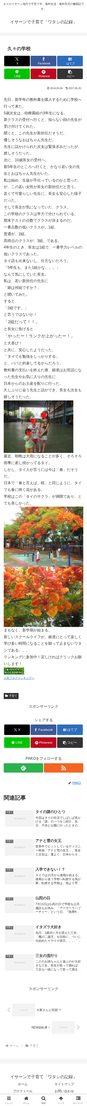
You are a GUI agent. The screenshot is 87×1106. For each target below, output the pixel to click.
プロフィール (22, 1091)
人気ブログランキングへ (19, 678)
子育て (13, 695)
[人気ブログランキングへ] (14, 670)
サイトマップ (64, 1084)
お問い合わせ (64, 1091)
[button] (70, 74)
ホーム (23, 1084)
